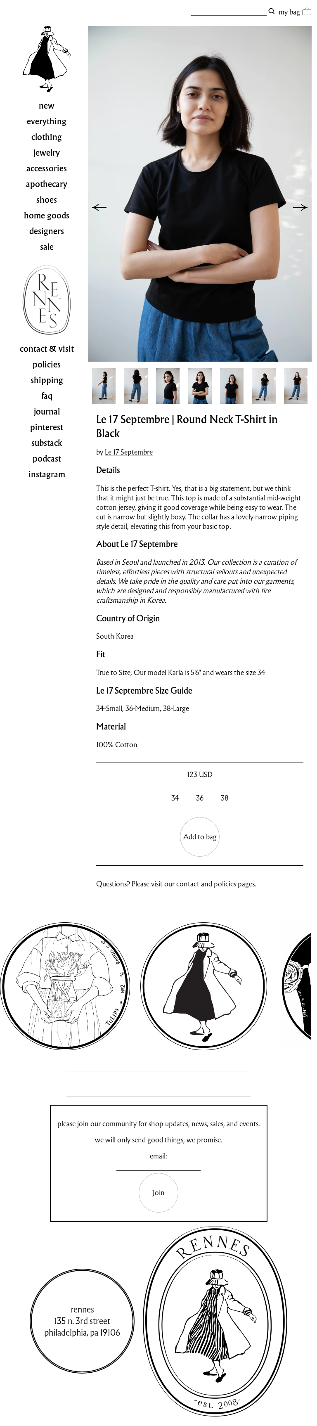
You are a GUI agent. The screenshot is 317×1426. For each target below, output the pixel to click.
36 (199, 798)
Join (158, 1192)
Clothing (46, 137)
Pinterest (46, 427)
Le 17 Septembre (129, 452)
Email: (158, 1156)
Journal (47, 411)
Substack (46, 443)
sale (47, 247)
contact (187, 883)
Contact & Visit (47, 349)
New (46, 105)
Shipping (47, 380)
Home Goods (46, 215)
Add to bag (200, 836)
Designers (46, 231)
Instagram (46, 474)
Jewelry (46, 153)
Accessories (46, 168)
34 (175, 798)
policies (225, 883)
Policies (47, 364)
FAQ (46, 396)
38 (225, 798)
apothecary (46, 184)
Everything (46, 121)
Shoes (46, 200)
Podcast (47, 458)
